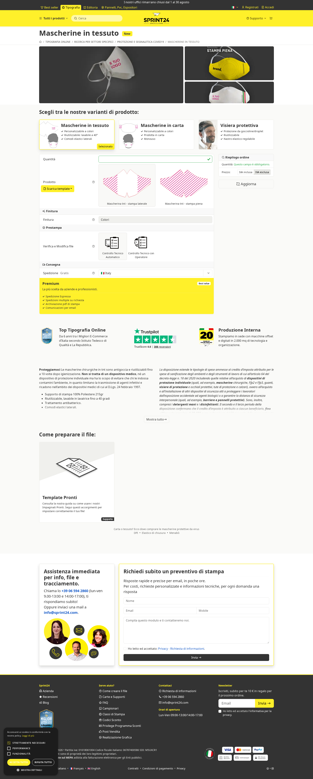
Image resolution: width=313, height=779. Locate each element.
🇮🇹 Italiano (59, 768)
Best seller (50, 7)
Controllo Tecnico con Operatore (141, 255)
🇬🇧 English (93, 768)
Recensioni (50, 697)
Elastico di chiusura (154, 533)
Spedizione (56, 273)
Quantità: (246, 164)
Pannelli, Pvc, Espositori (120, 7)
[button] (8, 743)
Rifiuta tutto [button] (43, 762)
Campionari (110, 708)
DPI (136, 533)
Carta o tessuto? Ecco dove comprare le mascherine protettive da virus (156, 529)
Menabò (174, 533)
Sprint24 (156, 19)
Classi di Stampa (113, 714)
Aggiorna (248, 184)
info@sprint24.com (61, 612)
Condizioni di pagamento (157, 768)
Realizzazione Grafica (117, 737)
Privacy (181, 768)
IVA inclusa (245, 172)
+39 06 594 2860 (75, 590)
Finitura (48, 220)
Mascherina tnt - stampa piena (184, 203)
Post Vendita (111, 732)
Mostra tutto (155, 419)
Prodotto (49, 182)
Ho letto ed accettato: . (166, 649)
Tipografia (72, 7)
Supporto (256, 18)
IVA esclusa (262, 172)
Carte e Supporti (113, 697)
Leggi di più (28, 735)
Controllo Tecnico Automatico (112, 255)
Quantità (49, 159)
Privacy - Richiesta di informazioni (181, 649)
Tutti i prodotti (54, 18)
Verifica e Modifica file (58, 246)
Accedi (269, 7)
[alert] (31, 751)
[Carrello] (271, 18)
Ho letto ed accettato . (247, 713)
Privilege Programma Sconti (121, 726)
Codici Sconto (111, 720)
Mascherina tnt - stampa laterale (127, 203)
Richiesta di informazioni (179, 691)
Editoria (92, 7)
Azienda (48, 691)
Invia (195, 657)
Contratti (133, 768)
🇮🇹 (233, 7)
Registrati (251, 7)
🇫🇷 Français (77, 768)
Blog (45, 703)
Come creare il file (114, 691)
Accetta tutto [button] (19, 762)
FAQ (105, 703)
